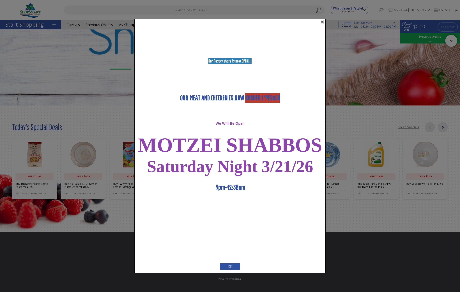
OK (230, 266)
